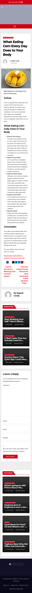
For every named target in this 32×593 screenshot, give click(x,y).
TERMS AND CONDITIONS (16, 589)
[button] (26, 26)
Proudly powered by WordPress (11, 578)
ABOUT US (6, 585)
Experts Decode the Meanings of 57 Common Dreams (9, 271)
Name (5, 421)
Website (5, 438)
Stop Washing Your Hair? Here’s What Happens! (14, 321)
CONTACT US (14, 585)
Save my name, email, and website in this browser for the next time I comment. (15, 450)
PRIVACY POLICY (24, 585)
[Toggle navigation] (15, 26)
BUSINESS (7, 522)
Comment (6, 385)
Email (5, 429)
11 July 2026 (9, 490)
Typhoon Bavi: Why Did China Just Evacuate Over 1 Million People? (16, 546)
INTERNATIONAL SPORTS (10, 502)
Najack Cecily (15, 61)
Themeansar (16, 581)
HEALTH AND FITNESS (8, 37)
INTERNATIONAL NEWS (9, 483)
